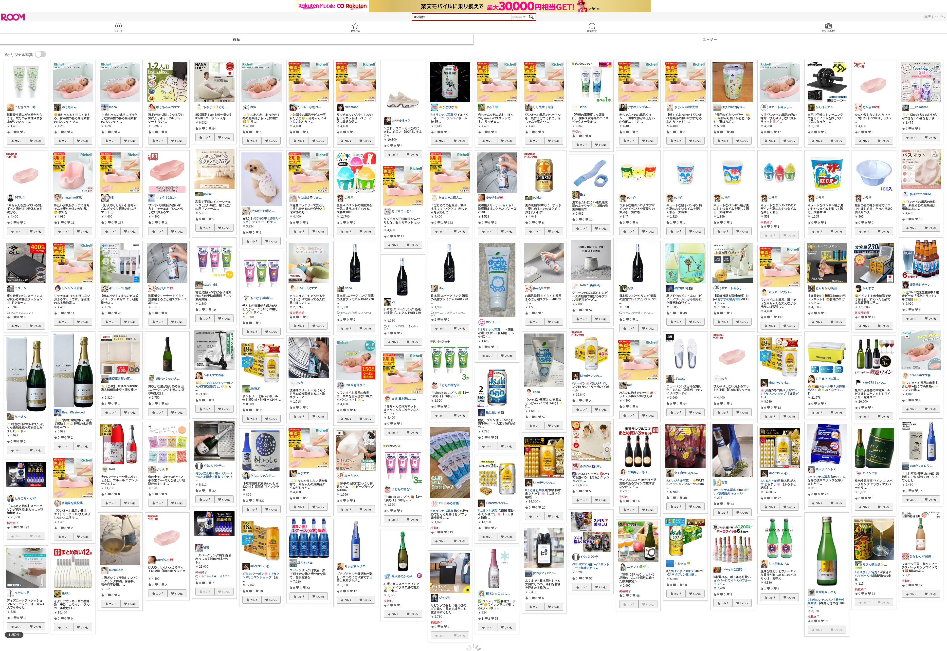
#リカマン (790, 390)
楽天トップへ (934, 17)
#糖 (692, 574)
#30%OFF (260, 218)
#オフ (690, 571)
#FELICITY (579, 564)
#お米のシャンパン (820, 599)
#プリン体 (682, 574)
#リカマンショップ (259, 577)
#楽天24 (595, 383)
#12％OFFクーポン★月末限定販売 (214, 384)
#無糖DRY (586, 568)
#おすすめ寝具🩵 (727, 299)
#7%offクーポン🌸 (255, 574)
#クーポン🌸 (580, 383)
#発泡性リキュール (730, 493)
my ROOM (828, 27)
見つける (355, 27)
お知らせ (592, 27)
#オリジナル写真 (442, 114)
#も (580, 481)
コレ (17, 141)
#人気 (670, 571)
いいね (37, 141)
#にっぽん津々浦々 (208, 473)
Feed (118, 27)
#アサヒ (680, 571)
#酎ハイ (592, 564)
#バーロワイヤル (728, 580)
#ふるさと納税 (487, 510)
